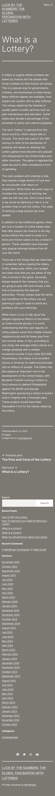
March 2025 (8, 597)
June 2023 (7, 689)
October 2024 (9, 619)
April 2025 (7, 593)
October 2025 (9, 566)
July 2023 (7, 685)
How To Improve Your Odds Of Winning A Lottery (24, 522)
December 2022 (10, 715)
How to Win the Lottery (14, 517)
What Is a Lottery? (12, 528)
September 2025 (11, 571)
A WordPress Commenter (15, 549)
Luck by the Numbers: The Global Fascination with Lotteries (24, 773)
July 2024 (7, 632)
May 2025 (7, 588)
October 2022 (9, 724)
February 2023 (10, 707)
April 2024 (7, 645)
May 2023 (7, 693)
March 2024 (8, 650)
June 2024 (8, 636)
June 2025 (7, 584)
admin (8, 434)
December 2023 (10, 663)
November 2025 (11, 562)
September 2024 (11, 623)
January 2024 (9, 658)
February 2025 (10, 601)
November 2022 (11, 720)
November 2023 (11, 667)
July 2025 (7, 579)
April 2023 (7, 698)
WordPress (30, 784)
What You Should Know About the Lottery (24, 537)
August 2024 (9, 628)
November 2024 (11, 614)
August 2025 (9, 575)
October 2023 (9, 671)
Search (6, 497)
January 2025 (9, 606)
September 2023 (11, 676)
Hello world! (39, 549)
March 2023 (8, 702)
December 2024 (10, 610)
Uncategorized (24, 438)
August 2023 (9, 680)
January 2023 (9, 711)
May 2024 (7, 641)
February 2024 (10, 654)
